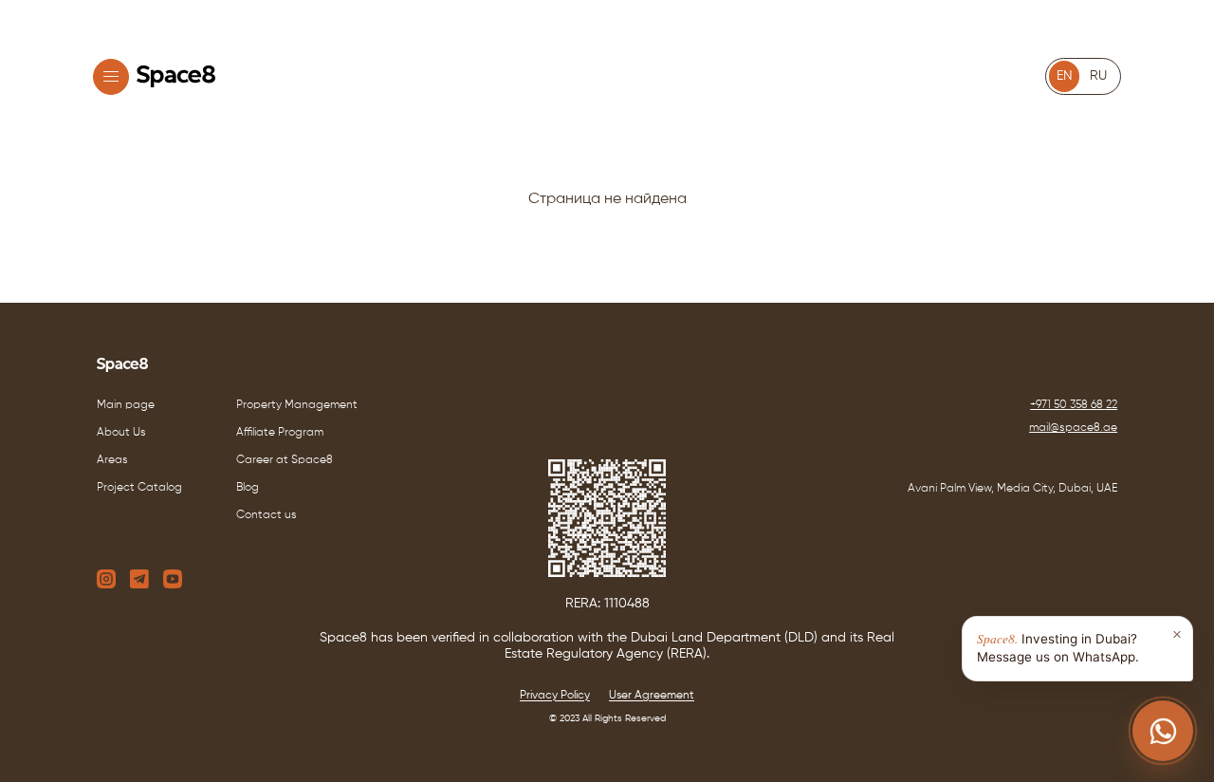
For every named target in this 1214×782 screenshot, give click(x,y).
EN (1065, 76)
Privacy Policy (555, 695)
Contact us (266, 515)
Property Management (297, 405)
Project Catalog (139, 487)
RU (1098, 76)
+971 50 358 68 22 (1073, 405)
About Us (121, 432)
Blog (247, 487)
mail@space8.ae (1073, 428)
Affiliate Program (279, 432)
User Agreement (651, 695)
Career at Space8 (284, 460)
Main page (126, 405)
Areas (112, 460)
